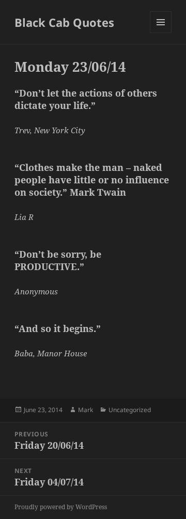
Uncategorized (130, 409)
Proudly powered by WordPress (60, 506)
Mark (85, 409)
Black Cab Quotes (64, 22)
